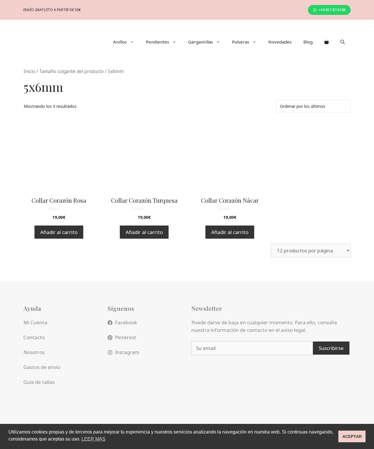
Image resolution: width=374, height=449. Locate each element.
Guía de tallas (39, 382)
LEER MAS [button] (93, 438)
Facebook (126, 322)
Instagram (127, 352)
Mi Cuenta (35, 322)
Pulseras (240, 42)
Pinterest (125, 337)
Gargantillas (200, 42)
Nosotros (34, 352)
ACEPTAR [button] (352, 436)
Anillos (120, 42)
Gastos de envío (41, 367)
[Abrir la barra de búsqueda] (343, 42)
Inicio (29, 71)
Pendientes (157, 42)
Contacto (34, 337)
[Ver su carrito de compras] (326, 42)
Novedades (280, 42)
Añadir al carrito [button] (58, 232)
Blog (308, 42)
